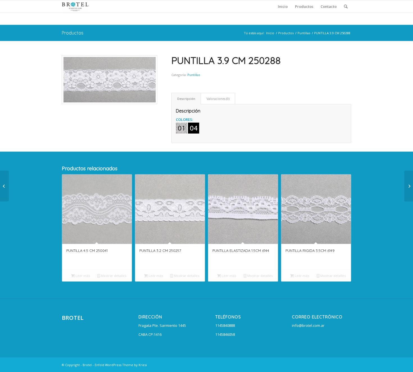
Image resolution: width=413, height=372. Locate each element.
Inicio (270, 33)
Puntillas (304, 33)
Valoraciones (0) (218, 99)
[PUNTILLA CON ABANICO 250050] (408, 186)
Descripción (186, 99)
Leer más (82, 276)
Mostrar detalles (113, 276)
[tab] (186, 98)
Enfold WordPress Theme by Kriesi (121, 365)
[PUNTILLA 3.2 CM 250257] (4, 186)
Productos (72, 33)
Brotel (87, 365)
